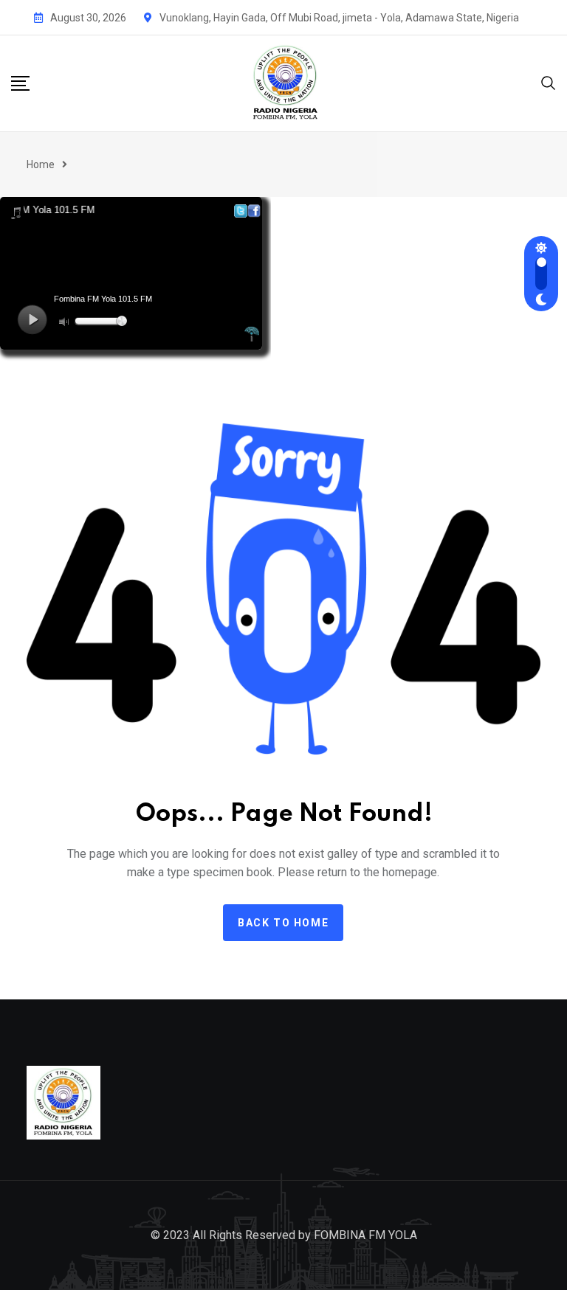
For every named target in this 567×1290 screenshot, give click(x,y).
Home (41, 164)
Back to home (283, 923)
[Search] (548, 81)
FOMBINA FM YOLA (365, 1235)
